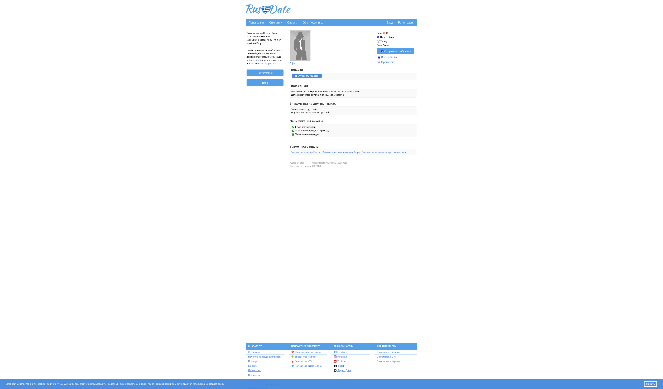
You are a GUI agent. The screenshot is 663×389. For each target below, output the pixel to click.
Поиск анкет (256, 22)
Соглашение (254, 352)
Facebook (342, 352)
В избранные (389, 57)
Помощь (252, 361)
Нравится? (388, 62)
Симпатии (275, 22)
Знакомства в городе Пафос (305, 152)
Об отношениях (313, 22)
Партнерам (254, 375)
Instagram (342, 356)
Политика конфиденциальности (264, 356)
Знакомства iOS (303, 361)
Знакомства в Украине (388, 361)
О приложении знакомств (308, 352)
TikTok (341, 366)
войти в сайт (253, 60)
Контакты (253, 366)
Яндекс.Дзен (344, 370)
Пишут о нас (254, 370)
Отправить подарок (307, 76)
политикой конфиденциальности (165, 384)
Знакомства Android (305, 356)
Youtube (341, 361)
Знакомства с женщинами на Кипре (341, 152)
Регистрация (406, 22)
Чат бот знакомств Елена (308, 366)
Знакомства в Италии (388, 352)
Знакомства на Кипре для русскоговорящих (385, 152)
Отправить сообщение (397, 51)
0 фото (293, 63)
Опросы (292, 22)
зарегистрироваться (269, 63)
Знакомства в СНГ (386, 356)
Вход (390, 22)
